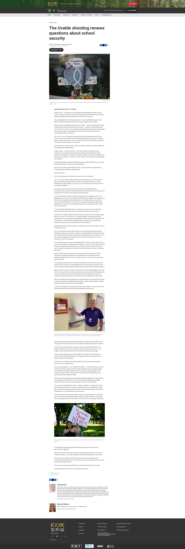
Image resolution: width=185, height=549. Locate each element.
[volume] (54, 10)
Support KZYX (82, 523)
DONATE (133, 4)
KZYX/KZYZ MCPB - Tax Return (124, 523)
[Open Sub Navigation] (51, 15)
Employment (81, 530)
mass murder (60, 136)
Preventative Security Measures (66, 216)
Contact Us (81, 533)
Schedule (66, 15)
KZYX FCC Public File (102, 523)
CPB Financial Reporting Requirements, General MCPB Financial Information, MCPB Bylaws (106, 534)
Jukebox (83, 15)
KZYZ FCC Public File (102, 526)
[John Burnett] (52, 488)
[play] (49, 10)
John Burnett (58, 44)
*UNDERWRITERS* (107, 15)
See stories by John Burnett (65, 499)
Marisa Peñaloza (67, 44)
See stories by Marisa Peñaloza (66, 509)
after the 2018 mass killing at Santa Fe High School (80, 257)
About (97, 15)
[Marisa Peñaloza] (52, 507)
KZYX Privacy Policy (121, 526)
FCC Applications (101, 530)
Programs (57, 15)
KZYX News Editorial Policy (123, 530)
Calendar (74, 15)
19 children (66, 129)
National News (53, 22)
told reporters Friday (76, 183)
